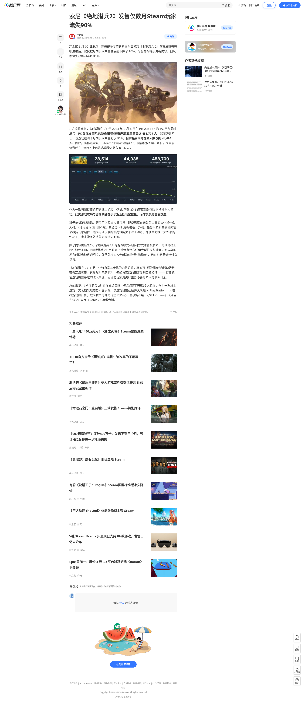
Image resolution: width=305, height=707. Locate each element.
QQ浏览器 (156, 683)
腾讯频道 (167, 683)
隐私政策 (108, 683)
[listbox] (123, 449)
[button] (227, 27)
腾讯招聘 (137, 683)
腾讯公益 (146, 683)
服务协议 (98, 683)
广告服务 (127, 683)
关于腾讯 (74, 683)
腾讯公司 (119, 696)
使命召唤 (137, 295)
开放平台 (117, 683)
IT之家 (72, 499)
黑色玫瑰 (73, 345)
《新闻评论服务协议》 (112, 586)
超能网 (72, 447)
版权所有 (127, 696)
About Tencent (86, 683)
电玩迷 (72, 396)
